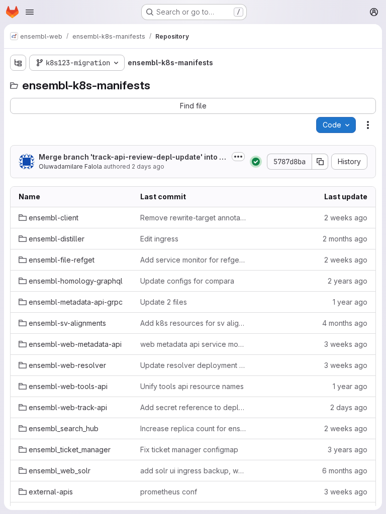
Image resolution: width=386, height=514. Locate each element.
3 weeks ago (345, 344)
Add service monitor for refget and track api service (193, 259)
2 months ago (345, 238)
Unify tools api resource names (192, 386)
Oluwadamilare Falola (70, 166)
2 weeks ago (345, 217)
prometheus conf (168, 491)
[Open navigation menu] (30, 12)
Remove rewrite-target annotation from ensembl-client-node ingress (193, 217)
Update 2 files (163, 302)
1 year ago (350, 302)
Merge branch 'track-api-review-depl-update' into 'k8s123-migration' (132, 157)
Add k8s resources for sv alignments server (193, 323)
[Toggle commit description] (238, 156)
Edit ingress (159, 238)
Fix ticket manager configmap (189, 449)
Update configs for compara (187, 281)
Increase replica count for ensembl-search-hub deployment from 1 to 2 (193, 428)
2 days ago (148, 166)
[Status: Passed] (256, 162)
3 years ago (347, 449)
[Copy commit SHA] (320, 162)
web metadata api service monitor (193, 344)
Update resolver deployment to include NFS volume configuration (193, 365)
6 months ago (344, 470)
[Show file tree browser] (18, 63)
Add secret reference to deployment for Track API (193, 407)
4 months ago (344, 323)
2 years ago (347, 281)
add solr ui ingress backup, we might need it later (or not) (193, 470)
